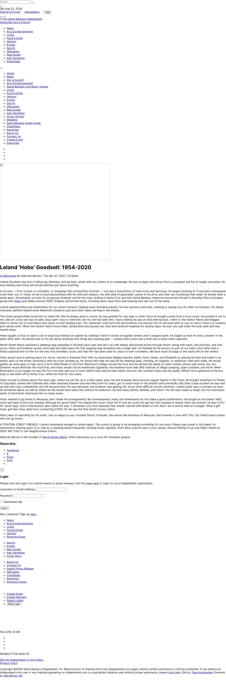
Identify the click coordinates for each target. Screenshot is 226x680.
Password (6, 495)
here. (33, 514)
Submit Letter (15, 600)
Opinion (11, 41)
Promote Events (17, 581)
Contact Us (14, 136)
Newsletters (32, 12)
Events (11, 44)
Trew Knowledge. (202, 672)
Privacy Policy (9, 663)
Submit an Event (10, 12)
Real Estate (14, 54)
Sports (11, 48)
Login (47, 12)
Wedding (12, 119)
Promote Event (16, 536)
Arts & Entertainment (20, 31)
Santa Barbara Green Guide (24, 123)
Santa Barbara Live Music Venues (27, 86)
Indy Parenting (16, 58)
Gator (18, 301)
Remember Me (12, 502)
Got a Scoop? (21, 22)
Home (10, 73)
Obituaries (13, 51)
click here (174, 672)
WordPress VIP (13, 675)
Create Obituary (17, 597)
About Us (12, 133)
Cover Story (14, 556)
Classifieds (13, 61)
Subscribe (6, 22)
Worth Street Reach (55, 437)
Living (10, 34)
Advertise (13, 129)
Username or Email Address (17, 489)
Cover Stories (15, 116)
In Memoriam (8, 275)
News (10, 28)
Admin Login (14, 604)
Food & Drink (15, 38)
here (96, 483)
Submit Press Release (20, 568)
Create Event (15, 139)
